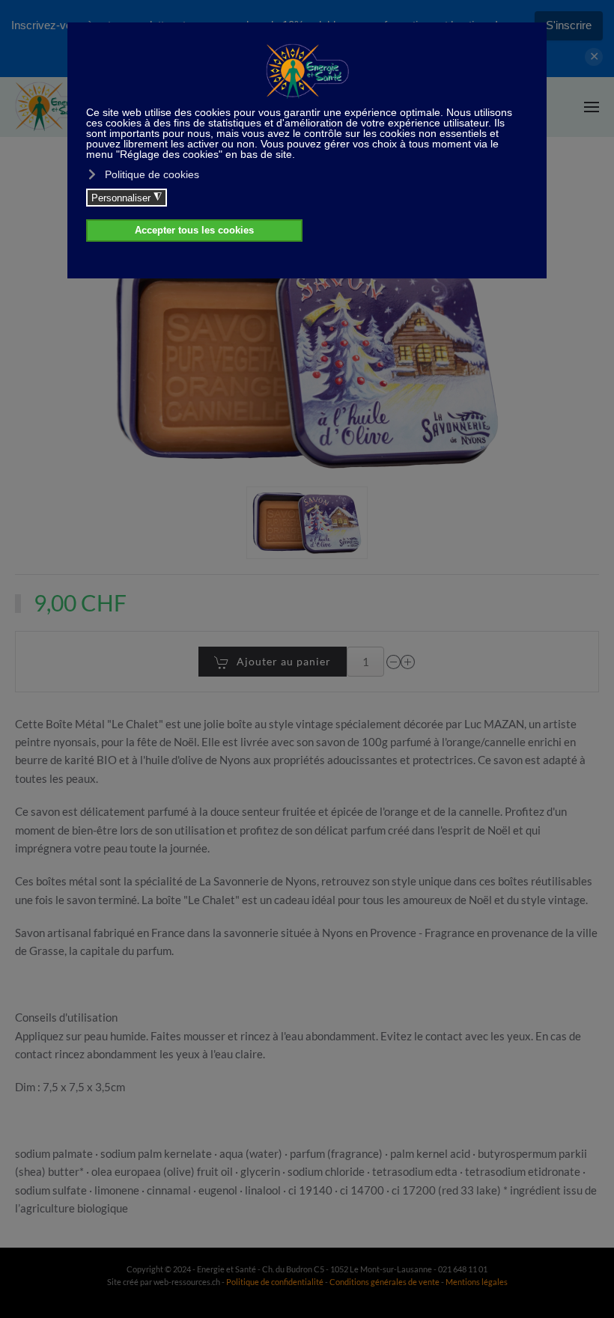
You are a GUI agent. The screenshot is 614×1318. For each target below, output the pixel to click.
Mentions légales (477, 1282)
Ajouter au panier (284, 661)
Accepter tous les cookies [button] (194, 230)
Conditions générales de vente (385, 1282)
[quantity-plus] (408, 661)
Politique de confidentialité (274, 1282)
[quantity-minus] (393, 661)
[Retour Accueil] (52, 107)
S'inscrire (569, 25)
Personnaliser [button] (126, 198)
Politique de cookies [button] (152, 174)
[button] (591, 107)
